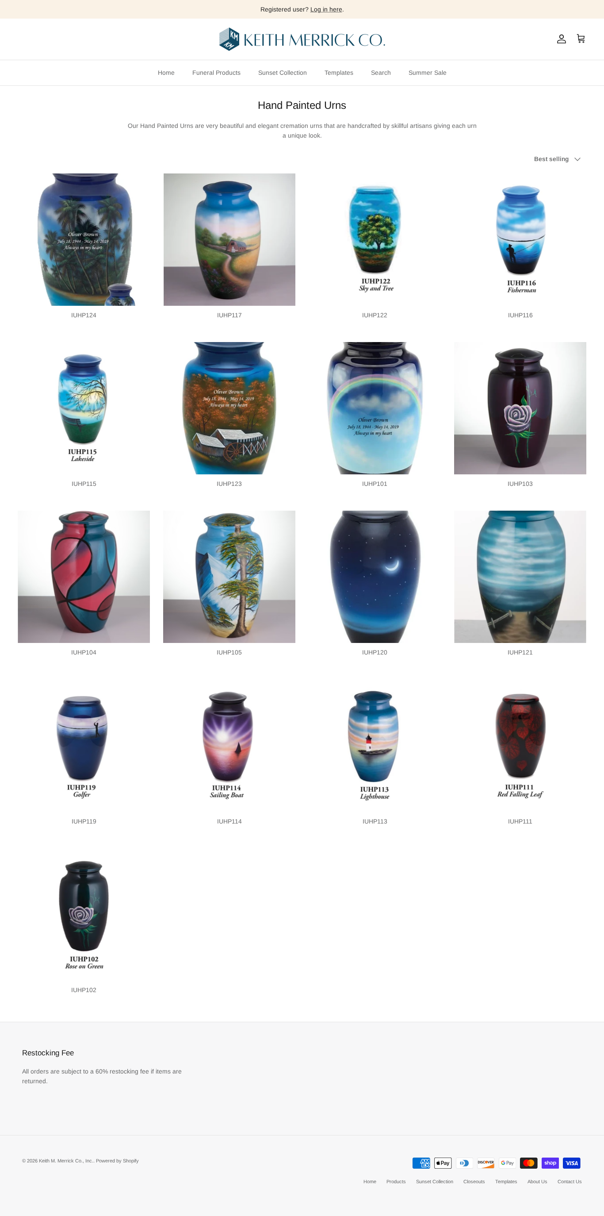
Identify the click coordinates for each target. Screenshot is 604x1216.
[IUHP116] (520, 239)
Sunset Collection (282, 72)
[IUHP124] (84, 239)
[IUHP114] (229, 746)
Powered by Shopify (117, 1160)
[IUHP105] (229, 577)
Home (166, 72)
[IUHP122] (375, 239)
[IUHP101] (375, 408)
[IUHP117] (229, 239)
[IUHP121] (520, 577)
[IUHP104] (84, 577)
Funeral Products (216, 72)
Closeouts (474, 1181)
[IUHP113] (375, 746)
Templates (339, 72)
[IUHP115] (84, 408)
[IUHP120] (375, 577)
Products (396, 1181)
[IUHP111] (520, 746)
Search (381, 72)
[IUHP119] (84, 746)
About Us (537, 1181)
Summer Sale (428, 72)
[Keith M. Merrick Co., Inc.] (302, 39)
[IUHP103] (520, 408)
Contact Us (570, 1181)
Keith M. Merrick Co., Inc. (66, 1160)
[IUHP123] (229, 408)
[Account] (560, 39)
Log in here (326, 9)
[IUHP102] (84, 914)
